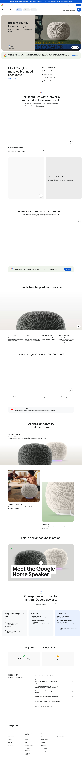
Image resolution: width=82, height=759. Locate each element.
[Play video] (41, 563)
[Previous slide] (72, 47)
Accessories (36, 5)
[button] (68, 5)
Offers (41, 5)
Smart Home (25, 5)
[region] (41, 178)
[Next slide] (77, 47)
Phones (6, 5)
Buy (79, 9)
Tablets (31, 5)
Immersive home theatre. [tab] (33, 397)
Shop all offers (69, 1)
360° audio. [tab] (16, 397)
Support (45, 5)
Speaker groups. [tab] (65, 397)
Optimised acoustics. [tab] (49, 397)
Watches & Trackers (13, 5)
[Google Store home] (2, 5)
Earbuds (20, 5)
